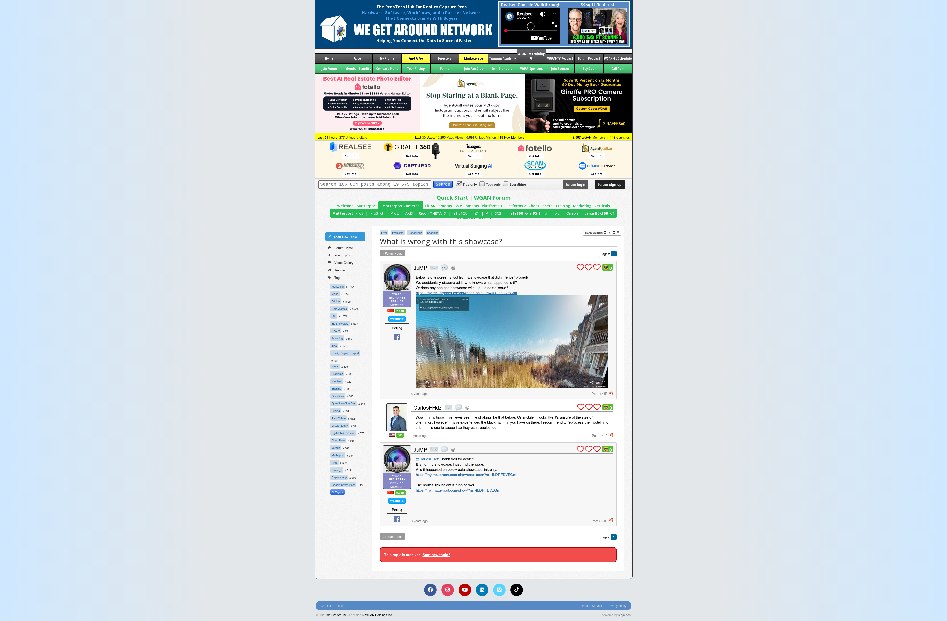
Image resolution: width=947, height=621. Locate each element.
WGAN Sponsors (531, 68)
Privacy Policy (617, 605)
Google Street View (343, 485)
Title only (470, 184)
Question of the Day (344, 403)
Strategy (337, 470)
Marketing (582, 205)
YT (610, 232)
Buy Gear (589, 68)
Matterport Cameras (400, 205)
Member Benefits (358, 68)
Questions (338, 396)
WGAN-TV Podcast (560, 58)
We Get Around (336, 615)
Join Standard (502, 68)
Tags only (493, 184)
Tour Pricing (416, 68)
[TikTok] (516, 590)
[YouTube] (465, 590)
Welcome (345, 205)
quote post (444, 267)
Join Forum (329, 68)
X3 (557, 213)
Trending (340, 270)
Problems (337, 374)
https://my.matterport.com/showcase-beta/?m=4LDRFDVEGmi (466, 474)
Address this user (453, 268)
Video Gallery (344, 262)
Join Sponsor (560, 68)
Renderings (415, 233)
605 (400, 435)
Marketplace (473, 58)
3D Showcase (340, 323)
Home (329, 58)
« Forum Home (392, 253)
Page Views (450, 137)
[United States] (392, 435)
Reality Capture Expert (345, 353)
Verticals (602, 205)
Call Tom (617, 68)
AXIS (409, 213)
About (358, 58)
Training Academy (502, 58)
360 (334, 316)
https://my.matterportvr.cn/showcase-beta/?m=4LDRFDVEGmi (466, 292)
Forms (444, 68)
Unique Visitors (353, 137)
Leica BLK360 (596, 213)
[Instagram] (447, 590)
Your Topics (342, 255)
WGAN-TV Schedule (618, 58)
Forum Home (343, 247)
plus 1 (580, 267)
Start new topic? (436, 554)
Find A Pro (416, 58)
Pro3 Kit (377, 213)
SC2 (498, 213)
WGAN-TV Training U (531, 56)
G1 (612, 213)
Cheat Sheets (540, 205)
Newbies (337, 381)
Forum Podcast (589, 58)
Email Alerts (594, 232)
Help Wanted (339, 308)
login (575, 184)
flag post (611, 393)
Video (335, 294)
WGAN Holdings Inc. (379, 615)
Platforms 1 (492, 205)
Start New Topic (345, 236)
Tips (334, 345)
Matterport (367, 205)
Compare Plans (387, 68)
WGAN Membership (473, 218)
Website (397, 319)
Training (562, 205)
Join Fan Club (473, 68)
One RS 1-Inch (536, 213)
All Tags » (337, 492)
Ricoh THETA (430, 213)
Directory (444, 58)
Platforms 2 (515, 205)
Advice (336, 301)
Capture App (339, 477)
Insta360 (515, 213)
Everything (518, 184)
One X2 (572, 213)
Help (340, 605)
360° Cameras (467, 205)
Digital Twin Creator (343, 433)
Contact (326, 605)
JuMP (420, 267)
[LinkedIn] (482, 590)
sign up (610, 184)
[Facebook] (430, 590)
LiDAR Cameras (438, 205)
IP (605, 393)
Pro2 (395, 213)
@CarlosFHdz (427, 458)
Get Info (350, 156)
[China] (390, 310)
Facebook (397, 337)
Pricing (336, 411)
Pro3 (359, 213)
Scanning (337, 338)
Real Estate (339, 418)
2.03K (400, 311)
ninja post (624, 615)
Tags (337, 277)
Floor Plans (338, 440)
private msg (434, 268)
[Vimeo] (499, 590)
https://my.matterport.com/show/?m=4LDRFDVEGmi (458, 490)
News (335, 366)
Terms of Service (591, 605)
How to (336, 331)
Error (384, 233)
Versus (336, 448)
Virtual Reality (340, 425)
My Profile (387, 58)
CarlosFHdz (427, 407)
